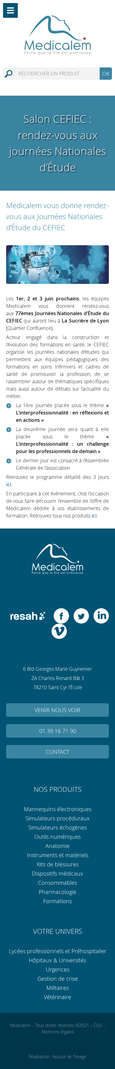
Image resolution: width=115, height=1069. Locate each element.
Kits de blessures (58, 864)
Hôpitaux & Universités (57, 960)
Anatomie (57, 845)
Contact (57, 751)
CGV (98, 1025)
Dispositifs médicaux (57, 873)
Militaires (57, 987)
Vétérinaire (57, 997)
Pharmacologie (57, 891)
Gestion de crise (57, 978)
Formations (57, 901)
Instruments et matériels (57, 855)
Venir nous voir (57, 710)
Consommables (57, 882)
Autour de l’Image (69, 1056)
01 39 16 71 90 (57, 731)
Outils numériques (57, 836)
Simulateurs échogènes (57, 827)
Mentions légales (57, 1032)
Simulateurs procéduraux (57, 818)
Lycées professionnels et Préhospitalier (57, 951)
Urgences (57, 969)
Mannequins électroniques (57, 809)
